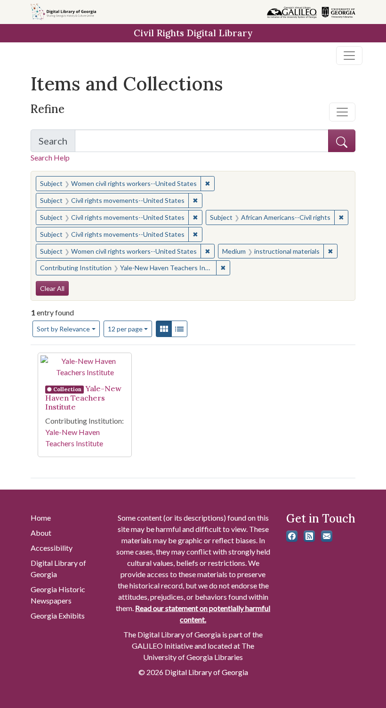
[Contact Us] (326, 536)
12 (125, 328)
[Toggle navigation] (349, 55)
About (41, 532)
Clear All (52, 288)
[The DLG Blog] (309, 536)
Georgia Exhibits (58, 615)
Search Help (50, 157)
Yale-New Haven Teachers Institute (83, 397)
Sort (63, 329)
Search (57, 143)
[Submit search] (341, 140)
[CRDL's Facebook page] (292, 536)
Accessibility (51, 547)
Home (41, 517)
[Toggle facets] (342, 112)
